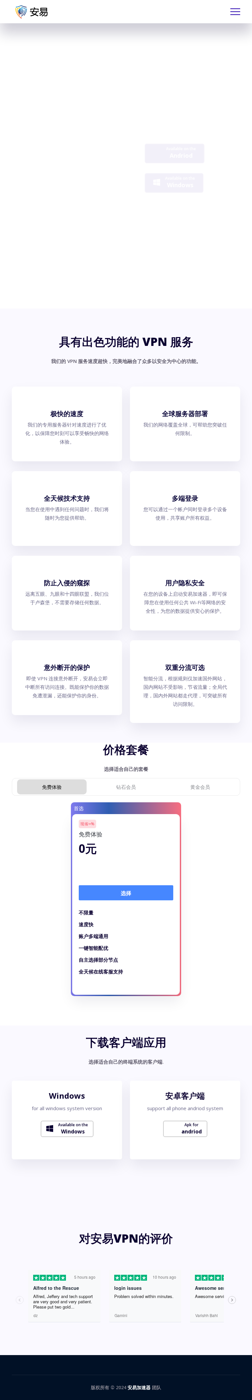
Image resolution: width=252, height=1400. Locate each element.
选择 (126, 893)
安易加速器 (139, 1387)
